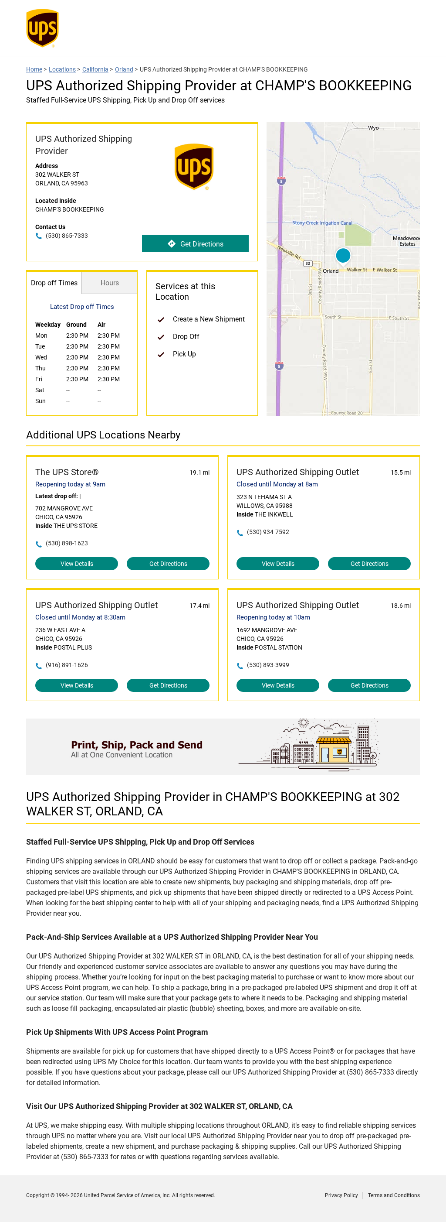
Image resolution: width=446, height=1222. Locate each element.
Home (34, 69)
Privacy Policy (341, 1195)
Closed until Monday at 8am (277, 484)
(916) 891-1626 (67, 664)
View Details (77, 563)
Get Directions (201, 244)
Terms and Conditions (394, 1195)
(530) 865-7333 (67, 235)
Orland (124, 69)
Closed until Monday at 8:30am (80, 617)
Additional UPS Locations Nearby (103, 435)
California (95, 69)
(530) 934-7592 (268, 531)
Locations (62, 69)
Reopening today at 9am (70, 484)
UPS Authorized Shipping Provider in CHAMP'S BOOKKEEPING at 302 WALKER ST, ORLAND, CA (213, 804)
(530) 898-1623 (67, 543)
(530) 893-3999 (268, 664)
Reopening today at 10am (273, 617)
